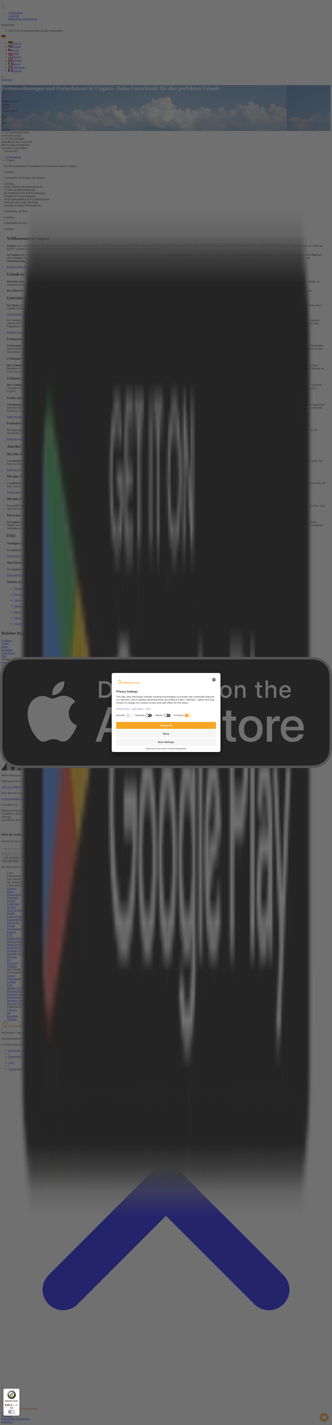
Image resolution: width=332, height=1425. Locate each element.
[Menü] (17, 1391)
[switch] (11, 1412)
